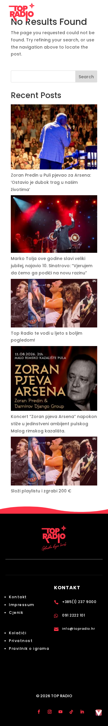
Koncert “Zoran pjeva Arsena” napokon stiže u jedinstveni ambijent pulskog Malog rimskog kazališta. (54, 424)
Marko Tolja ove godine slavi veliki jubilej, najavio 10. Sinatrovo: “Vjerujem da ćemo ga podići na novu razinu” (51, 265)
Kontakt (18, 596)
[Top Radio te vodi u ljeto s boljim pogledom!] (54, 304)
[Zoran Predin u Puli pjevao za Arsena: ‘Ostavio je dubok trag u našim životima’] (54, 138)
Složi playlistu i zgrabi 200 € (41, 491)
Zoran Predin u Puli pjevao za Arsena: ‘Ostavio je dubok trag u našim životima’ (51, 182)
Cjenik (16, 612)
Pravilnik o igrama (29, 648)
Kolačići (17, 632)
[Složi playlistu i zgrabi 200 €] (54, 462)
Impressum (21, 604)
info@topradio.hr (78, 628)
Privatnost (21, 640)
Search (86, 77)
